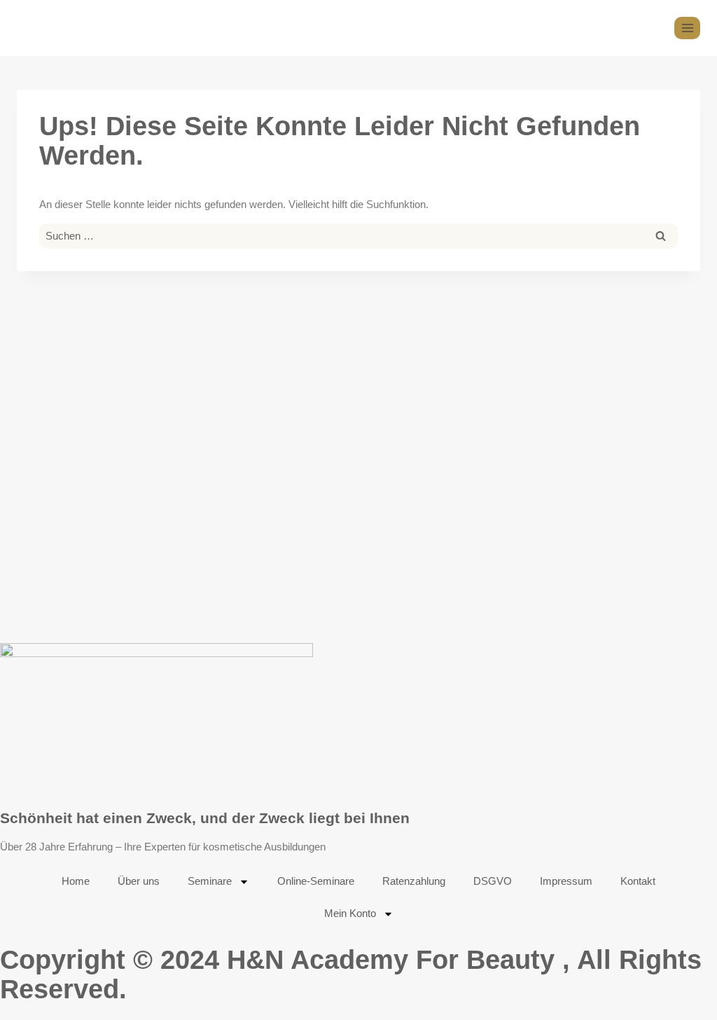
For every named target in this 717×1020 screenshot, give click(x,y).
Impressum (566, 881)
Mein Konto (350, 913)
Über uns (139, 881)
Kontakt (637, 881)
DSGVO (492, 881)
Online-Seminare (315, 881)
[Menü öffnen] (687, 28)
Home (76, 881)
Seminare (210, 881)
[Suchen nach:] (358, 235)
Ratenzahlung (413, 881)
